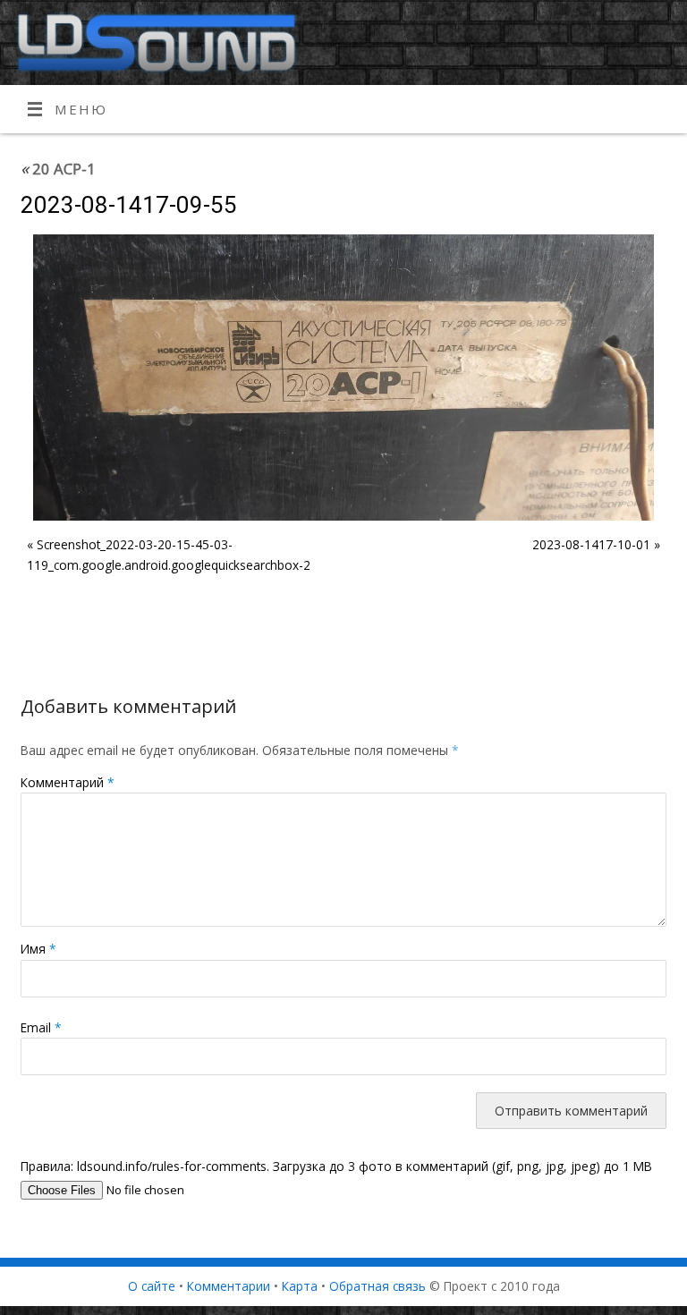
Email (41, 1027)
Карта (300, 1285)
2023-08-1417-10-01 (591, 544)
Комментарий (67, 782)
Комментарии (228, 1285)
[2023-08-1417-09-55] (343, 377)
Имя (38, 948)
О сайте (151, 1285)
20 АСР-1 (58, 168)
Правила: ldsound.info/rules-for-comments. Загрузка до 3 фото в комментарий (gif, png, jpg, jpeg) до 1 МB (336, 1166)
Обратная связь (377, 1285)
